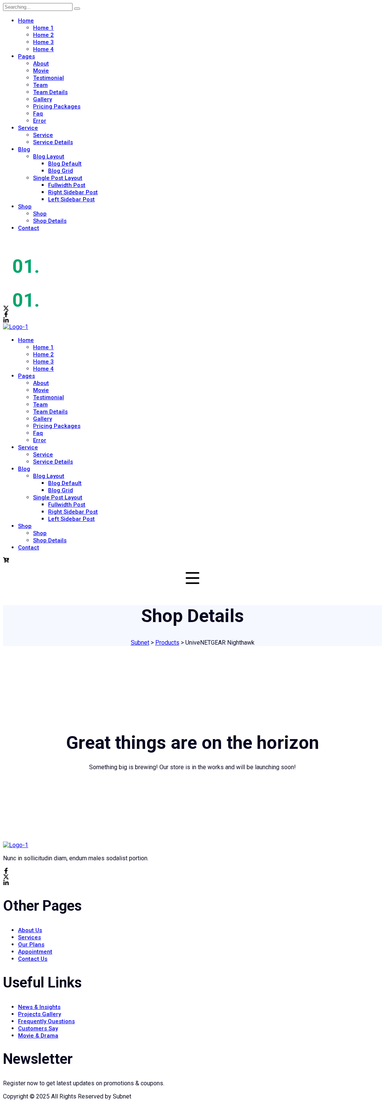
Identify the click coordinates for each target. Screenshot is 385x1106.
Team (40, 85)
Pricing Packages (56, 106)
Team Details (50, 92)
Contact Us (32, 958)
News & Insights (39, 1007)
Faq (38, 113)
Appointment (35, 951)
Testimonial (48, 78)
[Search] (77, 9)
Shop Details (50, 221)
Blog (24, 149)
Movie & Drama (38, 1035)
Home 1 (43, 27)
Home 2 (43, 35)
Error (39, 120)
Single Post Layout (57, 178)
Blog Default (65, 163)
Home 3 (43, 42)
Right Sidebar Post (73, 192)
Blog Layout (48, 156)
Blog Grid (60, 170)
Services (29, 937)
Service (28, 128)
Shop (25, 206)
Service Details (53, 142)
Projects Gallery (39, 1014)
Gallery (42, 99)
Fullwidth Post (66, 185)
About (41, 63)
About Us (30, 930)
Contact (28, 228)
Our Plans (31, 944)
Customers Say (38, 1028)
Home (26, 20)
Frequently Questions (46, 1021)
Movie (41, 70)
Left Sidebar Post (71, 199)
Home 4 (43, 49)
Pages (26, 56)
